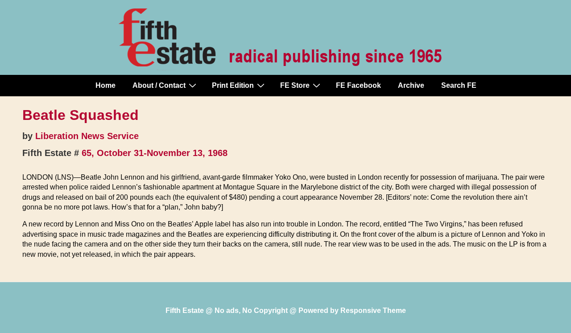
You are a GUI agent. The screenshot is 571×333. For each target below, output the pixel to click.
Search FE (458, 85)
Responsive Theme (373, 310)
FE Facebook (358, 85)
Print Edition (233, 85)
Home (105, 85)
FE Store (295, 85)
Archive (411, 85)
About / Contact (159, 85)
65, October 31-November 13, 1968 (155, 153)
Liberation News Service (87, 136)
